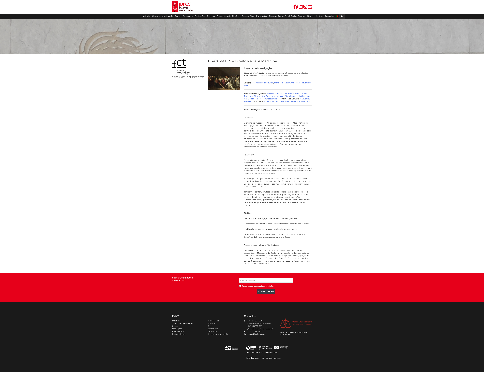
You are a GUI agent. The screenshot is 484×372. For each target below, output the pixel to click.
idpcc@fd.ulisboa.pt (256, 334)
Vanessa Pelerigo (272, 99)
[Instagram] (305, 7)
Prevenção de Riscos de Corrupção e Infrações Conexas (280, 16)
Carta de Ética (248, 16)
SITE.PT (287, 334)
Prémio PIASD (178, 331)
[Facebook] (295, 7)
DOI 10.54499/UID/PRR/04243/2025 (262, 353)
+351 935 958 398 (254, 326)
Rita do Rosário (257, 99)
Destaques (187, 16)
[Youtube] (310, 7)
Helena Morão (294, 93)
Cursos (178, 16)
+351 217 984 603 (254, 331)
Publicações (199, 16)
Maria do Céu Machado (300, 101)
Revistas (211, 16)
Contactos (329, 16)
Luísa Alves (284, 101)
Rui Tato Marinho (271, 101)
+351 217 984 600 (255, 321)
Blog (309, 16)
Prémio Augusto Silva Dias (228, 16)
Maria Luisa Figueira (264, 83)
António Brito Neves (267, 96)
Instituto (146, 16)
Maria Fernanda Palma (284, 83)
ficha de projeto (253, 358)
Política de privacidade (218, 334)
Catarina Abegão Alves (287, 96)
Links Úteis (318, 16)
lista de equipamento (271, 358)
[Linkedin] (301, 7)
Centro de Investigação (162, 16)
